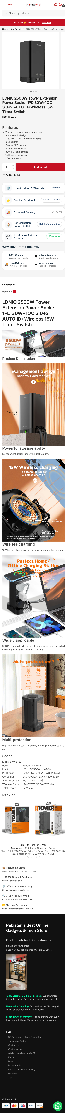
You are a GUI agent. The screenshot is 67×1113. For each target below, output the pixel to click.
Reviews (12, 1073)
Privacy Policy (15, 1065)
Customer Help (15, 1049)
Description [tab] (8, 284)
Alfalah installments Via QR (22, 1053)
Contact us (13, 1045)
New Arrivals (16, 29)
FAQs (11, 1057)
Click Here (46, 22)
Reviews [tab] (8, 291)
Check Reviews (51, 199)
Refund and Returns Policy (21, 1069)
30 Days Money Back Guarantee (24, 1037)
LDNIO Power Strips (33, 848)
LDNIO (37, 857)
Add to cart (40, 167)
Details (56, 187)
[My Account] (56, 5)
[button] (61, 5)
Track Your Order (17, 1041)
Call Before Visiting (49, 224)
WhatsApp (54, 236)
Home (5, 29)
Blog (10, 1061)
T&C (10, 1077)
